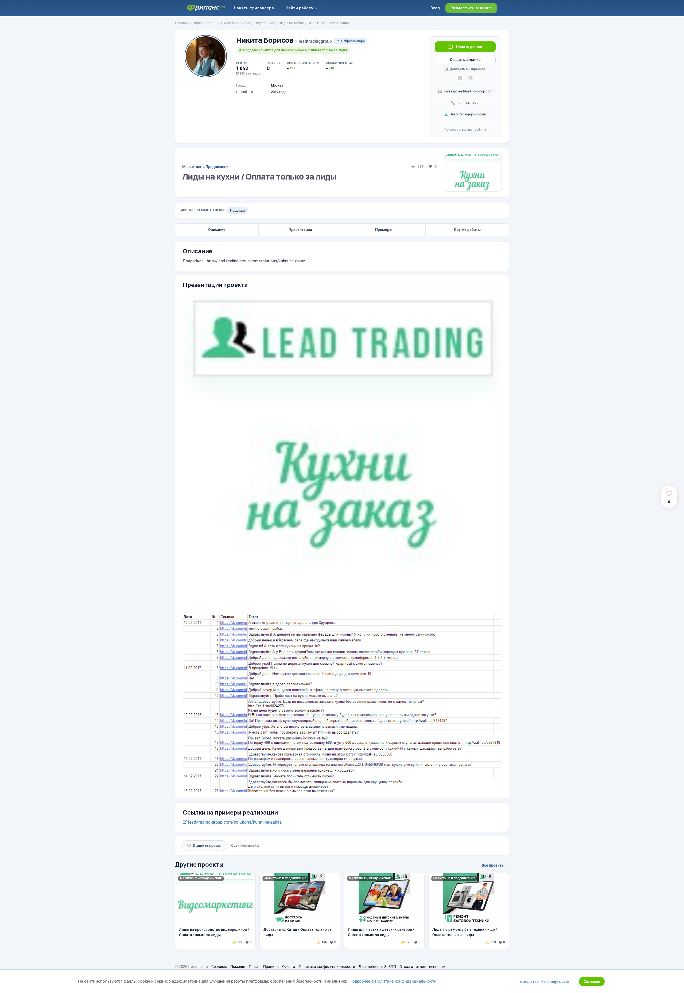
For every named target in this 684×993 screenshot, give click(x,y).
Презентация (300, 229)
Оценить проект (204, 845)
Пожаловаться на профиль (465, 129)
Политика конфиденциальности (327, 966)
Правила (271, 966)
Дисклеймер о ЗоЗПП (377, 966)
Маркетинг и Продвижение (206, 167)
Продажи (237, 210)
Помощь (237, 966)
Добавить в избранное (467, 69)
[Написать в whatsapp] (470, 78)
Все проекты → (495, 865)
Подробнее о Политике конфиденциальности (393, 981)
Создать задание (465, 59)
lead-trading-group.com (468, 114)
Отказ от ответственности (422, 966)
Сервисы (219, 966)
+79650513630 (468, 103)
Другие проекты (199, 864)
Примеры (383, 229)
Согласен (592, 981)
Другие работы (467, 229)
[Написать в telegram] (459, 78)
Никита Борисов (264, 40)
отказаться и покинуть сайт (545, 981)
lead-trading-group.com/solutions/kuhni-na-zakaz (234, 822)
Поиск (254, 966)
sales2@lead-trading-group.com (468, 91)
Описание (217, 229)
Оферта (288, 966)
